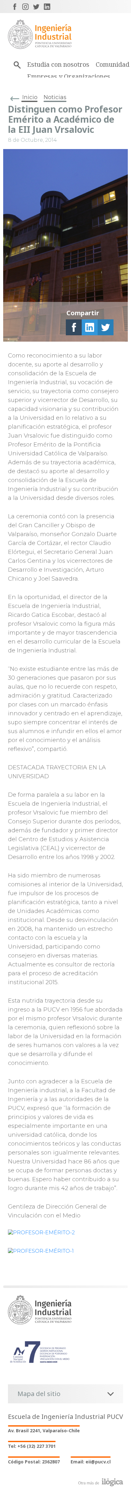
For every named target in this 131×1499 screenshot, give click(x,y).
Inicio (30, 97)
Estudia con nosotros (58, 64)
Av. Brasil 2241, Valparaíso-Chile (44, 1430)
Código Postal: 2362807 (34, 1462)
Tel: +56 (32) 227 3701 (32, 1446)
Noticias (55, 97)
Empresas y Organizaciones (68, 76)
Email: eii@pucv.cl (91, 1462)
